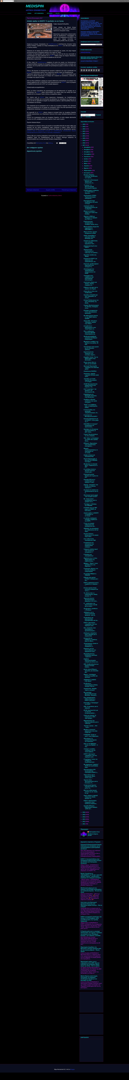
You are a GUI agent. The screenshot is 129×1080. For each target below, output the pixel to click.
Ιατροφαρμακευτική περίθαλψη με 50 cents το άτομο (91, 202)
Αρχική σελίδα (50, 190)
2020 (83, 138)
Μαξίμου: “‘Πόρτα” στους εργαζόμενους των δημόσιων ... (91, 565)
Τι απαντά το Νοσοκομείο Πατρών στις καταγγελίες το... (91, 181)
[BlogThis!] (61, 143)
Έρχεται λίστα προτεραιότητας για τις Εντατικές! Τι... (91, 781)
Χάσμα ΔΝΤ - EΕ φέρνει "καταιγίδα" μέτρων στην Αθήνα (90, 322)
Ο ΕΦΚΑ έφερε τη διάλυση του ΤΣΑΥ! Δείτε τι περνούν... (91, 192)
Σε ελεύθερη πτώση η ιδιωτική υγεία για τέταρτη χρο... (90, 471)
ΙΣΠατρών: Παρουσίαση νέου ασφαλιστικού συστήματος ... (90, 445)
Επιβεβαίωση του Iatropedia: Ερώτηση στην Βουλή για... (90, 396)
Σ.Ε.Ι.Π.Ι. (58, 13)
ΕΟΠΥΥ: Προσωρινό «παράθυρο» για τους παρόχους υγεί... (90, 624)
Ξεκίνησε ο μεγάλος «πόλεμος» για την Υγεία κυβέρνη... (89, 750)
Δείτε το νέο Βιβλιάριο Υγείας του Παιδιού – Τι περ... (91, 745)
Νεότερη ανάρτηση (33, 190)
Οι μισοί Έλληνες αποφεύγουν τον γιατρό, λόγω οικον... (91, 535)
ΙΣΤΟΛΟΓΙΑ (49, 13)
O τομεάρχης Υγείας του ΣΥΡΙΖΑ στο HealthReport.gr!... (90, 761)
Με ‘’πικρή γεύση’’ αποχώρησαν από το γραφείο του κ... (90, 500)
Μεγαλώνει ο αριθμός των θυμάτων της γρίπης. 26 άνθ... (91, 343)
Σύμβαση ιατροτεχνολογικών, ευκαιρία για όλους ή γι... (91, 660)
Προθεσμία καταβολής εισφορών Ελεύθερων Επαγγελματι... (90, 338)
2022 (83, 133)
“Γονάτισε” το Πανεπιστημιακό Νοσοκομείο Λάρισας (90, 187)
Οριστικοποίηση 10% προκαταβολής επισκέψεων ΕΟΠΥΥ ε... (91, 771)
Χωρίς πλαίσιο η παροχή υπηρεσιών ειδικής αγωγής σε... (91, 797)
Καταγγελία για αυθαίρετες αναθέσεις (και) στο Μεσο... (90, 640)
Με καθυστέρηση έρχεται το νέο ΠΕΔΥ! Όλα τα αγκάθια (91, 317)
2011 (83, 824)
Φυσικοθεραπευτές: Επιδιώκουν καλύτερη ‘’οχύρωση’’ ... (90, 655)
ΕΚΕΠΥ (60, 45)
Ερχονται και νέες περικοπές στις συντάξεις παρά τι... (90, 353)
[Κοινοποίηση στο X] (62, 143)
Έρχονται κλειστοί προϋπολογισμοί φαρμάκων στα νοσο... (90, 600)
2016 (83, 812)
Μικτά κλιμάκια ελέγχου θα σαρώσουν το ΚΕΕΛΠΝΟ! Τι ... (91, 228)
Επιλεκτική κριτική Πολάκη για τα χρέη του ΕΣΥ (91, 476)
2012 (83, 821)
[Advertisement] (92, 1001)
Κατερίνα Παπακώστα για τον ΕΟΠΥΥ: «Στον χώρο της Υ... (91, 420)
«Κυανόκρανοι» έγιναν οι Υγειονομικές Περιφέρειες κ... (91, 645)
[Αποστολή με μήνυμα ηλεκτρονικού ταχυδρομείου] (60, 143)
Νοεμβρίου (87, 149)
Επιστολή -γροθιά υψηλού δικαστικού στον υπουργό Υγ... (91, 265)
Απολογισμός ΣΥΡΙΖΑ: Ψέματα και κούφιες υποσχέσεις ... (90, 197)
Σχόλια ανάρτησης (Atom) (55, 195)
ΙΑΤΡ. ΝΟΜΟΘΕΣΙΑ (39, 13)
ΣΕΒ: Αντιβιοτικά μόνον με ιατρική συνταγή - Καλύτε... (91, 666)
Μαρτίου (86, 168)
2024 (83, 129)
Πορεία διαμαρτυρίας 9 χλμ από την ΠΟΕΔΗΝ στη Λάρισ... (90, 460)
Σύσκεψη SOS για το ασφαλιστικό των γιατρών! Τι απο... (89, 481)
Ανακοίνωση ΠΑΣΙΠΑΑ (90, 371)
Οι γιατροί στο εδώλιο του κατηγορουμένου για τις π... (91, 491)
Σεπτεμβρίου (87, 154)
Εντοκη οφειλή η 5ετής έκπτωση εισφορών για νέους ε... (91, 589)
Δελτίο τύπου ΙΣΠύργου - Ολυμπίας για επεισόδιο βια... (91, 671)
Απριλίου (86, 165)
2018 (83, 143)
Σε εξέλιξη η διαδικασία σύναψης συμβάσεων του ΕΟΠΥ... (90, 520)
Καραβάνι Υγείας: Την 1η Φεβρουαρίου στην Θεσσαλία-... (91, 358)
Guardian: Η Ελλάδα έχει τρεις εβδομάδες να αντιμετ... (91, 296)
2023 (83, 131)
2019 (83, 140)
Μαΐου (86, 163)
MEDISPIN (35, 6)
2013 (83, 819)
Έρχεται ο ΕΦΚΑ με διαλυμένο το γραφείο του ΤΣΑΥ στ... (90, 218)
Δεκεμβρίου (87, 147)
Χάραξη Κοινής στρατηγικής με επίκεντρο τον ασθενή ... (91, 251)
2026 (83, 124)
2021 (83, 136)
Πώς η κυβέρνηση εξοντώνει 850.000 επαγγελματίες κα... (90, 333)
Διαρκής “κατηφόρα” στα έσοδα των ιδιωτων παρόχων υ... (91, 486)
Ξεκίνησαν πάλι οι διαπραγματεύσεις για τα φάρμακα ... (90, 207)
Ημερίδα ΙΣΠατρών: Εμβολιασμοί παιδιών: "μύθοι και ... (90, 807)
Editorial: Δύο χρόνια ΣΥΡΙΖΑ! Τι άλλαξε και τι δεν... (91, 579)
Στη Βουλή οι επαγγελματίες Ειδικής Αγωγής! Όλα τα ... (91, 685)
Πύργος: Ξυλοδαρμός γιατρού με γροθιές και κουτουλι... (90, 676)
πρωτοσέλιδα (89, 107)
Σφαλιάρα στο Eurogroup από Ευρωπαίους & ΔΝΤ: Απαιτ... (91, 431)
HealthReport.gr (53, 44)
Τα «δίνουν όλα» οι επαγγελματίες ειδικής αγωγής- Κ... (90, 594)
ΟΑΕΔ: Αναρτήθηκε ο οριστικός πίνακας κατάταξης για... (90, 237)
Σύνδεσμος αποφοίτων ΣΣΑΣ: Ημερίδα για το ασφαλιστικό (90, 634)
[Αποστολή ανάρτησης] (57, 143)
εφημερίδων (96, 107)
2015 (83, 814)
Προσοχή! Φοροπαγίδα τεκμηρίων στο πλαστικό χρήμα (91, 367)
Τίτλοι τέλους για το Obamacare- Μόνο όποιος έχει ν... (89, 776)
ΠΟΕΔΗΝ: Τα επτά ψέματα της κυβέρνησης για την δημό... (91, 530)
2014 (83, 817)
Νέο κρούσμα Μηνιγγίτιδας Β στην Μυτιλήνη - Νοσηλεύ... (90, 694)
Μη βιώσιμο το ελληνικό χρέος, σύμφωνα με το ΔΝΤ (90, 465)
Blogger (72, 1069)
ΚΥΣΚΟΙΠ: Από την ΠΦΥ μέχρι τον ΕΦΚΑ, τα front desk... (90, 509)
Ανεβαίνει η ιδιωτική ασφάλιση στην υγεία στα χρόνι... (90, 401)
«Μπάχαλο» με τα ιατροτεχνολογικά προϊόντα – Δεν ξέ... (90, 614)
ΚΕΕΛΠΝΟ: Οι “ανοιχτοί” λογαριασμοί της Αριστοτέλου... (91, 425)
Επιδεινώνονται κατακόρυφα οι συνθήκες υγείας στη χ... (91, 223)
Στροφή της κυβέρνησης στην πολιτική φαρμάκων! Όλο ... (91, 242)
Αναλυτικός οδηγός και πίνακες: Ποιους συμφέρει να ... (90, 284)
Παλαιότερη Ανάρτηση (69, 190)
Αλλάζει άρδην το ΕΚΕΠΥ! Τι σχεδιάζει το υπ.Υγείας (91, 514)
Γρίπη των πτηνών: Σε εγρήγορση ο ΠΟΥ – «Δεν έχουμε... (90, 717)
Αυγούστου (87, 156)
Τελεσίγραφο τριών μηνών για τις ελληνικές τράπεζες (91, 348)
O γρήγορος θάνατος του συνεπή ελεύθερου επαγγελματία (91, 570)
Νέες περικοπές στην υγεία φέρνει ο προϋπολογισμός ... (90, 629)
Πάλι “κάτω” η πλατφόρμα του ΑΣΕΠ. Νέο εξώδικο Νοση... (91, 439)
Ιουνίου (86, 161)
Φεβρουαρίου (88, 170)
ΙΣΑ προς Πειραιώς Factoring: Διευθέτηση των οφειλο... (90, 176)
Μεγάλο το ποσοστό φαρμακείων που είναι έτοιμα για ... (90, 731)
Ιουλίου (86, 159)
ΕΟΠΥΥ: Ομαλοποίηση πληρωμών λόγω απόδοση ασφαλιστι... (90, 802)
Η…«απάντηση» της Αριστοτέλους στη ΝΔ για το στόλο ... (90, 605)
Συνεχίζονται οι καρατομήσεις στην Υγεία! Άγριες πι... (90, 327)
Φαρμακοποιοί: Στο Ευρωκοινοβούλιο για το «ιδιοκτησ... (91, 722)
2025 (83, 126)
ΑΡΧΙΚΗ (29, 13)
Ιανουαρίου (87, 172)
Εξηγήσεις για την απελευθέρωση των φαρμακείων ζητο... (90, 650)
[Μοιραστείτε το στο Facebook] (64, 143)
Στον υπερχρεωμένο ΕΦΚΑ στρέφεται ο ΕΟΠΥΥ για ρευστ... (90, 699)
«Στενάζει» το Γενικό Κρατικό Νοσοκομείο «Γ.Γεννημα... (90, 380)
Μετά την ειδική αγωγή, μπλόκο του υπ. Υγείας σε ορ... (91, 792)
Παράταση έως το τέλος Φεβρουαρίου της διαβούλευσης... (90, 560)
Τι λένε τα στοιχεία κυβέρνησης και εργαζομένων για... (89, 525)
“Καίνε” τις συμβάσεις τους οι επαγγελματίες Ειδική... (90, 406)
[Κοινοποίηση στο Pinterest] (65, 143)
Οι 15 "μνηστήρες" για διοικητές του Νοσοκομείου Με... (90, 390)
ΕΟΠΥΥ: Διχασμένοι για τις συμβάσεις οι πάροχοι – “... (91, 584)
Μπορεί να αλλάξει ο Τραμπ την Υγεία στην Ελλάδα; (90, 212)
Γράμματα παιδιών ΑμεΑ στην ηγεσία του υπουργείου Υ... (91, 551)
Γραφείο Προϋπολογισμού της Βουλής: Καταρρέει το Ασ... (91, 307)
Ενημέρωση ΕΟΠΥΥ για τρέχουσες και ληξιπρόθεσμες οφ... (90, 260)
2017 (83, 145)
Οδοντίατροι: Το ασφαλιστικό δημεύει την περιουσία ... (90, 740)
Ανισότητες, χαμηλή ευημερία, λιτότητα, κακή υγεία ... (91, 375)
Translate (88, 116)
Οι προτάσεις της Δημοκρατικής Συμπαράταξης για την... (91, 619)
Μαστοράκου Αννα (94, 832)
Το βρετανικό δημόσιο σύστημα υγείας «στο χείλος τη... (90, 787)
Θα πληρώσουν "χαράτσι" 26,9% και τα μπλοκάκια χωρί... (91, 766)
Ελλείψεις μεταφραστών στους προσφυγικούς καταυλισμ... (90, 312)
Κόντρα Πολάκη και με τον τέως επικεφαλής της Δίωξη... (91, 302)
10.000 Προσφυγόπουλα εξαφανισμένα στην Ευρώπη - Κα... (90, 385)
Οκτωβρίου (87, 152)
